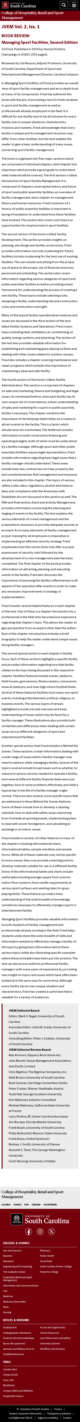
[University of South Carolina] (40, 1219)
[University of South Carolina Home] (18, 4)
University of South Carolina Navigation (74, 5)
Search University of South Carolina (64, 5)
